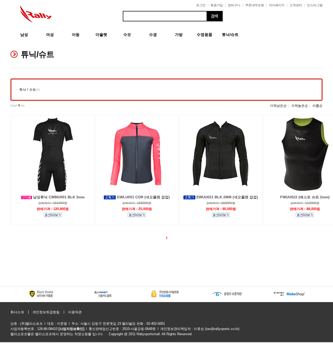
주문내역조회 (254, 5)
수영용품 (204, 34)
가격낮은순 (278, 106)
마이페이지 (277, 5)
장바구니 (234, 5)
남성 (24, 34)
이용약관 (75, 312)
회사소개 (17, 312)
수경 (153, 34)
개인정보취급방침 (46, 312)
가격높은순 (299, 106)
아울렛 (101, 34)
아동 (76, 34)
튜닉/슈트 (230, 34)
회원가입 (216, 5)
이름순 (317, 106)
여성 (50, 34)
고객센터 (296, 5)
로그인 (201, 5)
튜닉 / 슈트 (27, 89)
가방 (179, 34)
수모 (127, 34)
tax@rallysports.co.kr (222, 329)
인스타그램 (315, 5)
